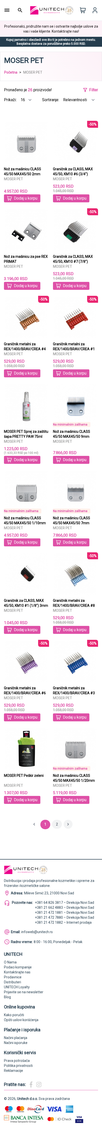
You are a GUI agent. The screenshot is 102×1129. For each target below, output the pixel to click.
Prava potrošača (17, 1061)
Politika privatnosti (18, 1066)
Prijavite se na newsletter (23, 992)
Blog (7, 997)
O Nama (10, 962)
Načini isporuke (15, 1043)
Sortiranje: (51, 99)
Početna (10, 72)
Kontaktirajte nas (17, 972)
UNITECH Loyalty (17, 987)
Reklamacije (13, 1071)
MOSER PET (13, 179)
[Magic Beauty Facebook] (31, 1084)
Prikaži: (11, 99)
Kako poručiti (14, 1015)
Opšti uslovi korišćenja (21, 1020)
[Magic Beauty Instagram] (39, 1084)
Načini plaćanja (15, 1038)
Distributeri (12, 982)
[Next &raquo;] (68, 824)
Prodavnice (13, 977)
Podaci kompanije (18, 967)
